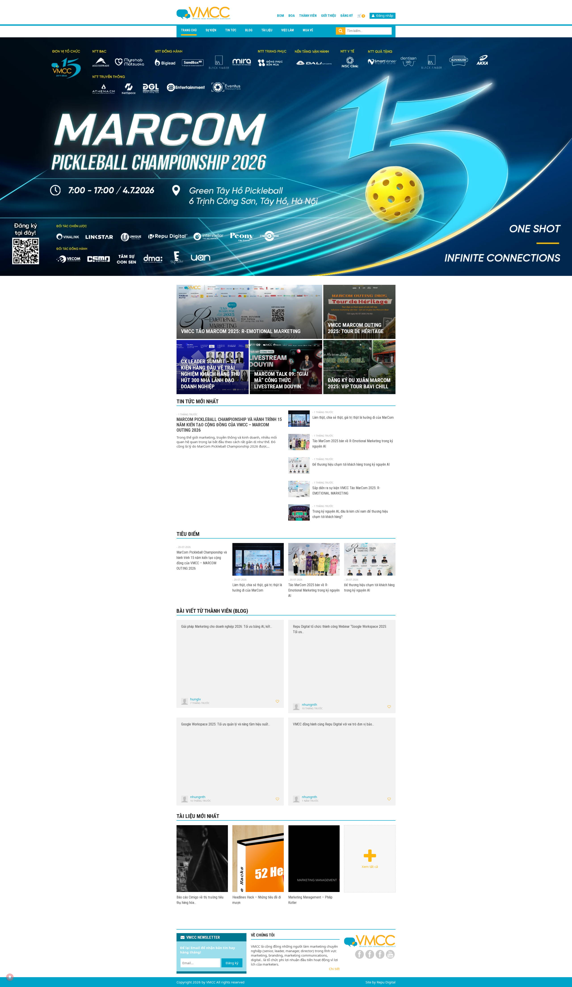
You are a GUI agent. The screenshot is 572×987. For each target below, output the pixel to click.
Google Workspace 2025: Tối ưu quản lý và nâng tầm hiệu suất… (225, 724)
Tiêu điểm (188, 534)
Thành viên (308, 16)
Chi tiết (334, 968)
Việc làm (287, 30)
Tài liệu (266, 30)
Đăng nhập (383, 15)
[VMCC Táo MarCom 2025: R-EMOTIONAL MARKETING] (202, 858)
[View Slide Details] (286, 156)
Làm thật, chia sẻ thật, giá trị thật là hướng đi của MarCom (353, 417)
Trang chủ (189, 30)
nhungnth (309, 704)
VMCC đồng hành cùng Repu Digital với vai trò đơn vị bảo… (333, 724)
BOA (291, 16)
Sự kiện (211, 30)
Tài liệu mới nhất (198, 816)
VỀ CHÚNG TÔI (263, 935)
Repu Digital (386, 982)
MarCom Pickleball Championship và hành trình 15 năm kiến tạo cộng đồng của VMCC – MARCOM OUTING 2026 (229, 425)
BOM (280, 16)
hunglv (195, 699)
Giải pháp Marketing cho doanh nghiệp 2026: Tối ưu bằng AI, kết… (226, 626)
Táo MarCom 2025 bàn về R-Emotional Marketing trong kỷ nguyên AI (314, 590)
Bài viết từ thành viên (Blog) (212, 611)
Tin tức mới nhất (198, 401)
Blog (248, 30)
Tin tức (230, 30)
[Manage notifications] (9, 977)
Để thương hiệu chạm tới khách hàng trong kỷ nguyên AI (351, 464)
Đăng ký (347, 16)
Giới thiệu (328, 16)
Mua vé (308, 30)
